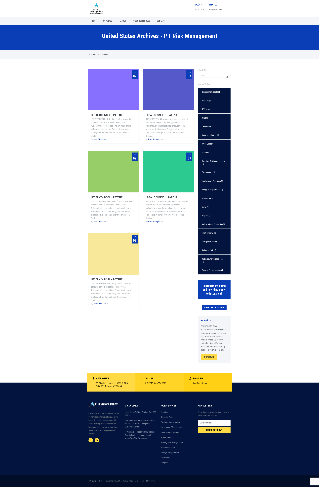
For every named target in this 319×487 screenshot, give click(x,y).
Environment (207, 172)
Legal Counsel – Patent (106, 115)
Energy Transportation (211, 189)
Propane (205, 215)
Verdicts (205, 100)
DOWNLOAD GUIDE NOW (214, 307)
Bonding (205, 118)
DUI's (204, 152)
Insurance (206, 198)
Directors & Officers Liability (213, 161)
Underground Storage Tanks (213, 259)
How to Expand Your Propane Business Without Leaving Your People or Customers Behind (140, 423)
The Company (207, 233)
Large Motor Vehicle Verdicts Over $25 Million (140, 414)
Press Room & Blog (141, 21)
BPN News (206, 109)
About (123, 21)
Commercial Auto (209, 135)
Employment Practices (211, 181)
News (204, 207)
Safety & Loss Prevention (212, 224)
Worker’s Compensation (170, 422)
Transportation (208, 241)
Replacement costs (210, 92)
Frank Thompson (99, 139)
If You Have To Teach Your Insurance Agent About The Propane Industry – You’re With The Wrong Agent (139, 435)
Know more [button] (209, 357)
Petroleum (165, 458)
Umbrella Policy (208, 250)
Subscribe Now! (214, 430)
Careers (205, 126)
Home (94, 21)
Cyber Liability (207, 144)
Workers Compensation (211, 270)
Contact (161, 21)
